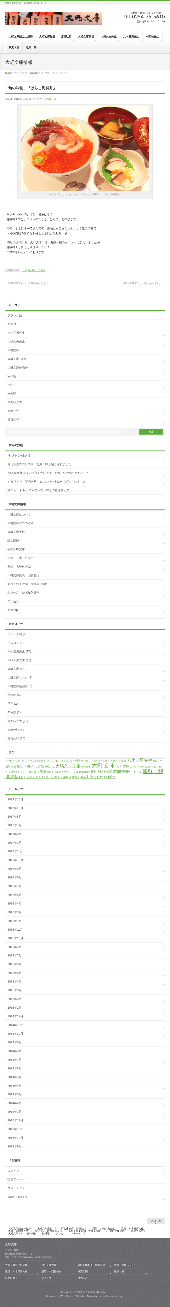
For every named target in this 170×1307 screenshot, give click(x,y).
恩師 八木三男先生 (20, 558)
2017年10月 (15, 808)
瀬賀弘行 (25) (16, 738)
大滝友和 (85, 766)
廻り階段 (84, 772)
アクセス (13, 601)
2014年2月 (14, 1103)
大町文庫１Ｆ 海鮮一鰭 (22, 1233)
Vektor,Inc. (104, 1296)
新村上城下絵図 (101, 772)
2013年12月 (15, 1120)
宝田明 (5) (14, 695)
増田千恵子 (25, 766)
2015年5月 (14, 972)
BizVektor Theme (85, 1296)
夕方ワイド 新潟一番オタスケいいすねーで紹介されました (46, 481)
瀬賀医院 (83, 1271)
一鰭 (24, 270)
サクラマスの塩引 (37, 761)
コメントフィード (19, 1188)
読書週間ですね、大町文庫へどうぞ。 (28, 283)
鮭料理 (46, 1233)
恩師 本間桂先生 (18, 1231)
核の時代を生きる (19, 455)
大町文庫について (19, 514)
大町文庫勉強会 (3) (19, 686)
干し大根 (73, 772)
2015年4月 (14, 981)
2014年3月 (14, 1094)
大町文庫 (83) (16, 668)
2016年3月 (14, 912)
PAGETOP (156, 1221)
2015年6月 (14, 964)
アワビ (8, 761)
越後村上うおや (37, 270)
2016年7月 (14, 886)
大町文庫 (13, 350)
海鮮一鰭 (34, 72)
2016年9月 (14, 868)
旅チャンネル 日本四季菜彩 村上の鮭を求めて (38, 490)
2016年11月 (15, 851)
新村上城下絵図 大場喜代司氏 (27, 584)
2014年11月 (15, 1025)
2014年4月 (14, 1085)
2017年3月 (14, 834)
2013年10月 (15, 1137)
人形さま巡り (118, 760)
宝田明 (11, 376)
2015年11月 (15, 929)
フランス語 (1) (17, 634)
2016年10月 (15, 860)
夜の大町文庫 (16, 549)
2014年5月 (14, 1077)
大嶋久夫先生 (16, 341)
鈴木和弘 (110, 777)
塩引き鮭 (10, 766)
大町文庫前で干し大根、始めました (143, 283)
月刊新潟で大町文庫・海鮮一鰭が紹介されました (40, 464)
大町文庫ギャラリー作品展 (22, 772)
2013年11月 (15, 1129)
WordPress (66, 1296)
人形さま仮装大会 (100, 761)
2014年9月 (14, 1042)
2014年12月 (15, 1016)
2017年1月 (14, 842)
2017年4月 (14, 825)
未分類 (11, 393)
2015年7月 (14, 955)
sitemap (12, 609)
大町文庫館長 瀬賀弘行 (23, 575)
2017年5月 (14, 816)
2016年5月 (14, 894)
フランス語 (14, 315)
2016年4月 (14, 903)
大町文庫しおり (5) (19, 677)
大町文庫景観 (16, 531)
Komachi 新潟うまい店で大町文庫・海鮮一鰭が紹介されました (48, 473)
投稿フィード (16, 1179)
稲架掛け (66, 777)
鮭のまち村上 (138, 1231)
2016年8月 (14, 877)
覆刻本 (75, 777)
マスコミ (13, 324)
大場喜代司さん (44, 766)
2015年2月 (14, 999)
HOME (8, 72)
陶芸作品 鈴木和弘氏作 (23, 592)
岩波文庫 (63, 772)
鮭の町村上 (11, 1278)
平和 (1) (12, 703)
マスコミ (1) (15, 642)
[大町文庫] (53, 20)
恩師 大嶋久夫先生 (20, 566)
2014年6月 (14, 1068)
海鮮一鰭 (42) (16, 729)
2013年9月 (14, 1146)
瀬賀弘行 (13, 419)
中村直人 (85, 761)
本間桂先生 (14, 402)
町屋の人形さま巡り (37, 777)
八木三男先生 (16, 332)
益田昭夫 (55, 777)
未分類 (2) (14, 712)
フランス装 (52, 761)
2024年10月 (15, 799)
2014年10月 (15, 1033)
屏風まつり (52, 772)
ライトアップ (66, 761)
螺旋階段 (13, 540)
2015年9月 (14, 947)
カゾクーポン (20, 761)
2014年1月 (14, 1111)
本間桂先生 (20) (17, 721)
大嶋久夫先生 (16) (19, 660)
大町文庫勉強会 (17, 367)
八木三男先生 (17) (19, 651)
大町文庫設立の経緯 (20, 523)
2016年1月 (14, 921)
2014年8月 (14, 1051)
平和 (10, 385)
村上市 (138, 772)
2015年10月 (15, 938)
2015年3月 (14, 990)
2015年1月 (14, 1007)
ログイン (13, 1170)
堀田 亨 (157, 761)
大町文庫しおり (17, 358)
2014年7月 (14, 1059)
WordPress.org (17, 1196)
